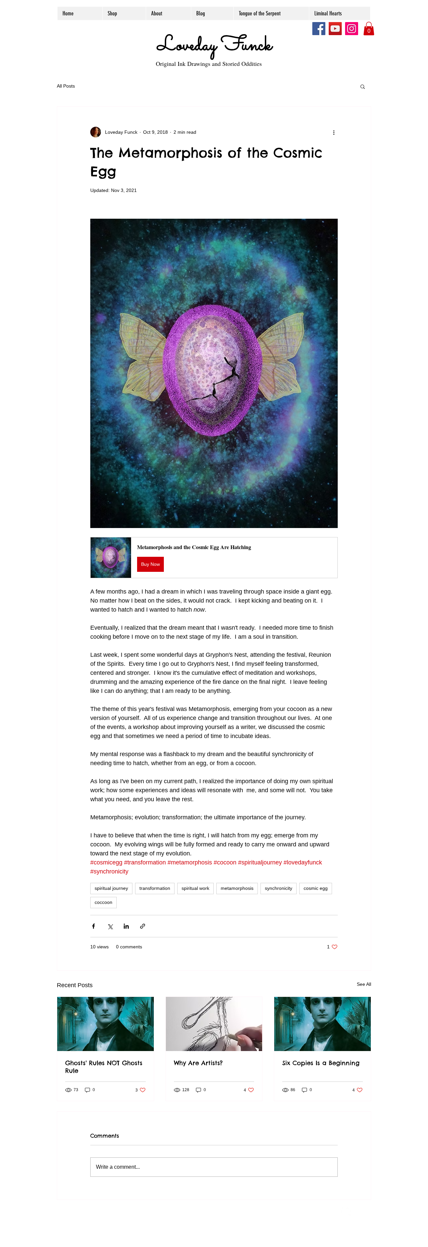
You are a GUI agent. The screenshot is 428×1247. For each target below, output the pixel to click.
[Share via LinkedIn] (126, 926)
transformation (154, 888)
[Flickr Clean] (361, 1211)
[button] (368, 28)
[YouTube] (335, 28)
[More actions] (334, 132)
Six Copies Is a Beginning (320, 1063)
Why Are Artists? (198, 1063)
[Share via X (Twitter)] (110, 926)
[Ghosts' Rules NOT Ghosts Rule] (105, 1024)
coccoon (103, 902)
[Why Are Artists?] (214, 1024)
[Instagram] (351, 28)
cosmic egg (316, 888)
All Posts (66, 86)
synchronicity (278, 888)
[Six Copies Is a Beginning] (322, 1024)
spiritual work (195, 888)
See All (364, 984)
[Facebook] (318, 28)
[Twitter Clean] (346, 1211)
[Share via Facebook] (93, 926)
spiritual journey (111, 888)
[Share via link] (142, 926)
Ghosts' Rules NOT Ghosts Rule (103, 1066)
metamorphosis (237, 888)
